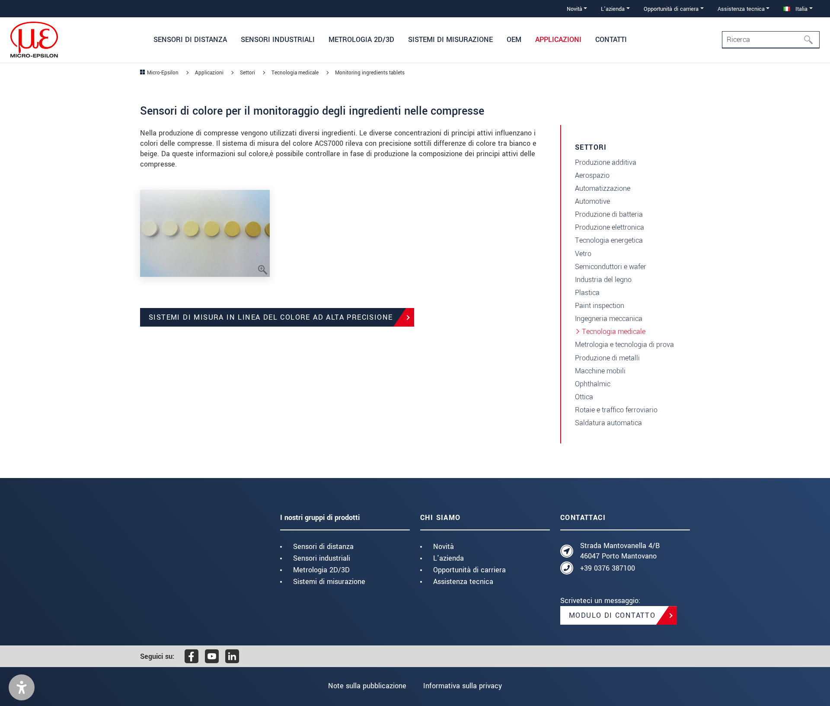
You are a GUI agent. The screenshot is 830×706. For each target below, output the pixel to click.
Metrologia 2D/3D (321, 569)
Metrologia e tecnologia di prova (624, 345)
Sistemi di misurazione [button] (450, 40)
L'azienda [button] (613, 9)
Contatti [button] (611, 40)
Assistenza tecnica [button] (741, 9)
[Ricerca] (811, 39)
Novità (443, 546)
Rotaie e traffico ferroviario (616, 410)
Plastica (587, 293)
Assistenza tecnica (463, 581)
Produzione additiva (605, 162)
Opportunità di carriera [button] (671, 9)
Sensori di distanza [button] (190, 40)
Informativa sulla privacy (462, 686)
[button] (22, 687)
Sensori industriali (321, 558)
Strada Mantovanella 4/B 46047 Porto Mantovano (620, 551)
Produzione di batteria (609, 214)
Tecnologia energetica (609, 240)
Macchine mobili (600, 371)
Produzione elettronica (609, 227)
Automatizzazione (602, 188)
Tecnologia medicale (613, 332)
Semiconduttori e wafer (610, 267)
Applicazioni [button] (558, 40)
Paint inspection (599, 306)
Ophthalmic (592, 384)
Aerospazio (592, 175)
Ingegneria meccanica (608, 319)
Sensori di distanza (323, 546)
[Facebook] (191, 656)
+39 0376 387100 (607, 568)
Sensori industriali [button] (278, 40)
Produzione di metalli (607, 358)
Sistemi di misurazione (329, 581)
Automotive (592, 201)
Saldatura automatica (608, 423)
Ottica (584, 397)
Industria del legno (603, 280)
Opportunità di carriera (469, 569)
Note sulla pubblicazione (367, 686)
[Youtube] (212, 656)
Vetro (583, 254)
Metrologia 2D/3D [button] (361, 40)
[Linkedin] (232, 656)
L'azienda (448, 558)
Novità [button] (574, 9)
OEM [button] (514, 40)
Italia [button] (801, 9)
